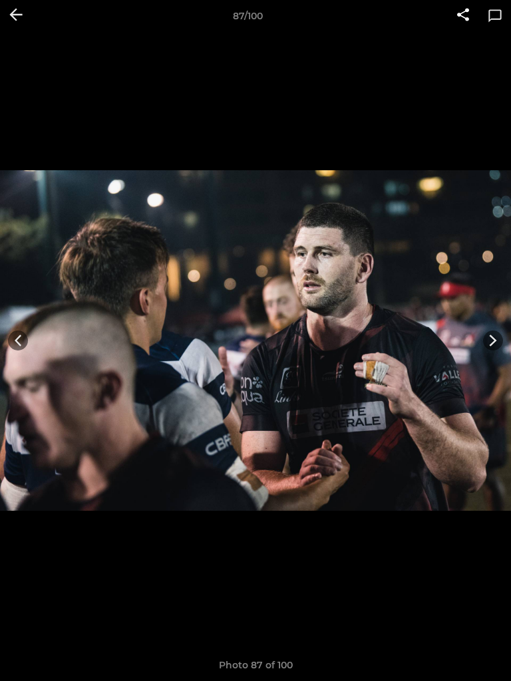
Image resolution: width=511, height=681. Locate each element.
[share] (463, 16)
